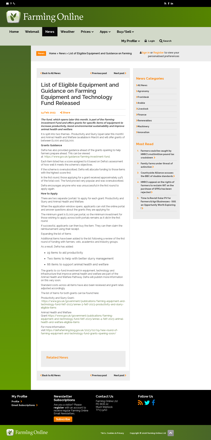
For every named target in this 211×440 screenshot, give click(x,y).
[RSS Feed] (165, 3)
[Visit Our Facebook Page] (168, 3)
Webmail (32, 32)
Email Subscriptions (24, 405)
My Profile (129, 41)
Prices (86, 32)
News (49, 32)
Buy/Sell (124, 32)
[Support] (11, 3)
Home (14, 32)
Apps (104, 32)
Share (66, 112)
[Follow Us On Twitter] (147, 404)
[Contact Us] (14, 3)
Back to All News (51, 73)
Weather (68, 32)
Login (151, 41)
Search (166, 41)
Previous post (99, 73)
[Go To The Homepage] (27, 432)
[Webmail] (7, 3)
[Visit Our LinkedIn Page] (172, 3)
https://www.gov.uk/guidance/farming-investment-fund (77, 156)
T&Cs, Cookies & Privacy (112, 433)
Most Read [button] (144, 144)
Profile (16, 401)
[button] (156, 78)
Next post (119, 73)
